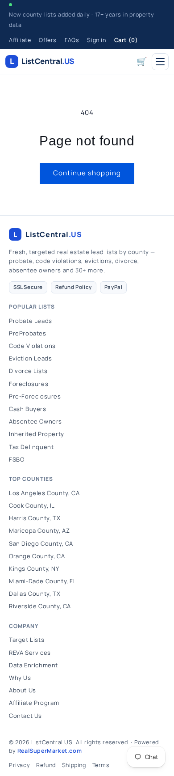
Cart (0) (126, 40)
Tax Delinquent (31, 447)
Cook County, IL (32, 505)
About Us (22, 690)
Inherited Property (36, 434)
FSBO (16, 459)
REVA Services (30, 653)
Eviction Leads (30, 358)
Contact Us (25, 716)
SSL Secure (28, 287)
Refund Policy (73, 287)
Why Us (20, 678)
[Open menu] (160, 61)
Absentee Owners (35, 421)
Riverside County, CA (40, 606)
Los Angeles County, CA (44, 493)
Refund (46, 765)
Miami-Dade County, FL (43, 581)
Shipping (74, 765)
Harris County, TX (34, 518)
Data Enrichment (33, 665)
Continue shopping (87, 173)
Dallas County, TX (34, 593)
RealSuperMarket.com (49, 751)
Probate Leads (30, 321)
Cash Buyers (27, 409)
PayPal (113, 287)
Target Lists (26, 640)
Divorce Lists (28, 371)
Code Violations (32, 346)
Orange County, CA (37, 556)
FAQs (72, 40)
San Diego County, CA (41, 543)
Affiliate (20, 40)
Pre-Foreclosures (35, 396)
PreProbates (27, 333)
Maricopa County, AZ (39, 530)
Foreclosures (28, 384)
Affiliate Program (34, 703)
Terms (101, 765)
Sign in (96, 40)
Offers (48, 40)
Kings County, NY (34, 568)
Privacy (19, 765)
